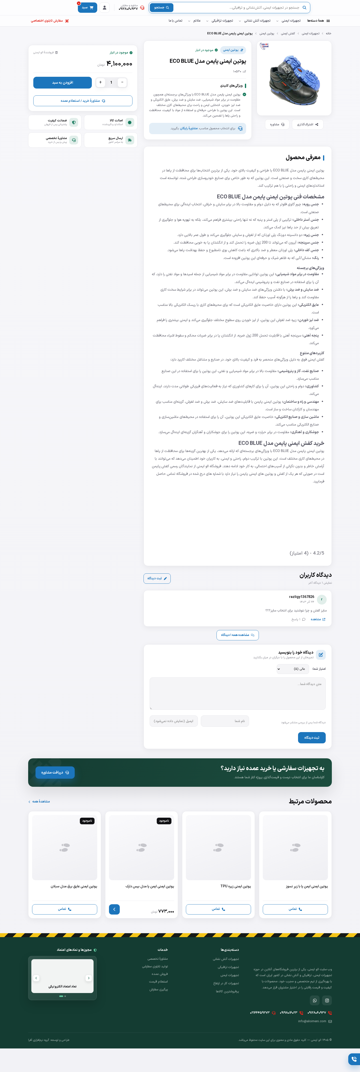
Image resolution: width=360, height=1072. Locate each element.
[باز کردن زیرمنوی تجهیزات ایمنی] (277, 21)
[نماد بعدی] (36, 978)
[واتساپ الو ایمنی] (315, 1000)
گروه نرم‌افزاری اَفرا (38, 1040)
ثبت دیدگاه (154, 578)
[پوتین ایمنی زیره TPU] (218, 864)
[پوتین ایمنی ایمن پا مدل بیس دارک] (141, 864)
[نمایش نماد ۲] (65, 996)
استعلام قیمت (158, 981)
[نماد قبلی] (88, 978)
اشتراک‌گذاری (305, 124)
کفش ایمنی (288, 33)
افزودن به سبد (62, 82)
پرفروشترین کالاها (227, 991)
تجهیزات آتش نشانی (257, 20)
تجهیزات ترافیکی (222, 20)
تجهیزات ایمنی (291, 20)
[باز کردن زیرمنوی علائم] (189, 21)
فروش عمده (160, 974)
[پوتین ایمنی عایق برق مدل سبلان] (64, 864)
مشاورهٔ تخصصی (157, 958)
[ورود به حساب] (104, 7)
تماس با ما (175, 20)
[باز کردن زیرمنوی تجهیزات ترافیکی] (207, 21)
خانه (328, 33)
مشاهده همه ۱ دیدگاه (235, 635)
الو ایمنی (203, 466)
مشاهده (316, 619)
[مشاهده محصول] (114, 909)
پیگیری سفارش (158, 989)
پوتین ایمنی (266, 33)
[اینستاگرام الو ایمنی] (327, 1000)
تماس (293, 909)
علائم (197, 20)
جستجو (159, 7)
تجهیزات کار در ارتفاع (226, 983)
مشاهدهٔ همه (41, 801)
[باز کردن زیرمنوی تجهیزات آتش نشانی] (239, 21)
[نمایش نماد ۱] (61, 996)
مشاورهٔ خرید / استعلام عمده (80, 100)
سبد (83, 6)
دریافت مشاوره (52, 772)
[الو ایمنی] (323, 8)
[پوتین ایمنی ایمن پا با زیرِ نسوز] (295, 864)
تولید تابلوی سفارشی (155, 966)
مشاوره (274, 124)
